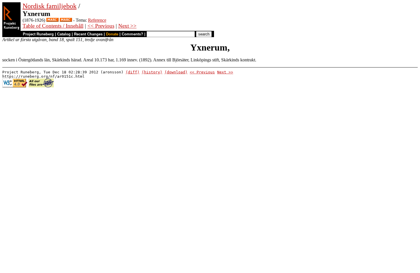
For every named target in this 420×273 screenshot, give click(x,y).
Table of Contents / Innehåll (53, 26)
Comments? (132, 34)
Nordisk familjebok (50, 6)
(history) (152, 72)
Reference (97, 20)
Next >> (127, 26)
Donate (112, 34)
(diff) (132, 72)
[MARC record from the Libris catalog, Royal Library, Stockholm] (52, 20)
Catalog (64, 34)
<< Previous (100, 26)
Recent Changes (88, 34)
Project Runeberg (38, 34)
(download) (176, 72)
